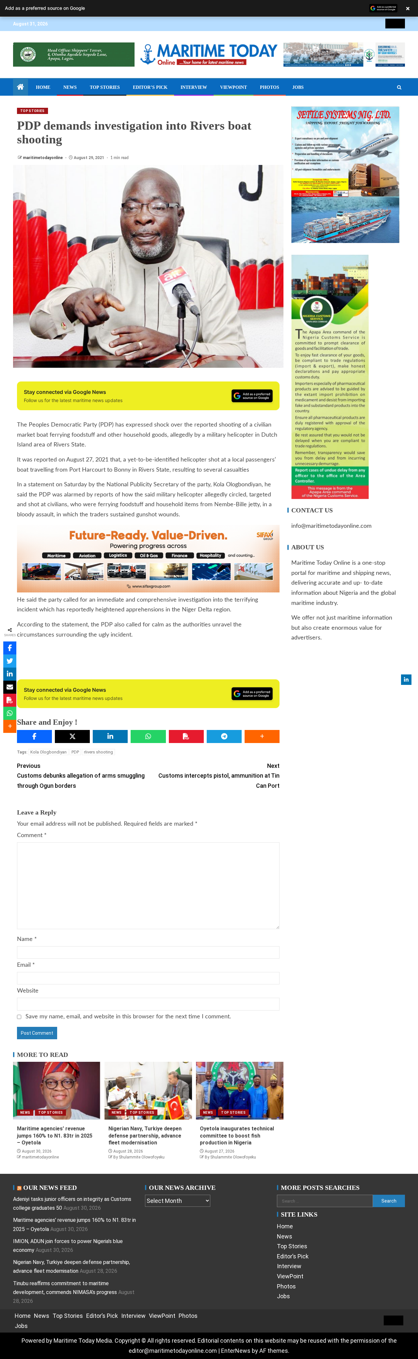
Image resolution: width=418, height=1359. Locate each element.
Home (43, 87)
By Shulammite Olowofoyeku (139, 1157)
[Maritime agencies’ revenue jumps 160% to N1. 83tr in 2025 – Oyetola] (57, 1091)
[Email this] (9, 687)
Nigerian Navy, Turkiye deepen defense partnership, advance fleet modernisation (145, 1135)
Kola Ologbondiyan (48, 752)
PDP (75, 752)
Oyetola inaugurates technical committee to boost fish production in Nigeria (237, 1135)
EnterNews (235, 1350)
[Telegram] (224, 736)
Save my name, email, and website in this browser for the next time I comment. (128, 1017)
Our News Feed (50, 1187)
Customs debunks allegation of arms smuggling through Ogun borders (81, 775)
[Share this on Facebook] (34, 736)
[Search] (399, 87)
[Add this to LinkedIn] (110, 736)
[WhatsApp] (148, 736)
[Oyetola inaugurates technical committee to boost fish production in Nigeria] (239, 1091)
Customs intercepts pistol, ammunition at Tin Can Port (219, 775)
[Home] (20, 87)
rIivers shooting (98, 752)
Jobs (298, 87)
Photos (269, 87)
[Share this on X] (72, 736)
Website (28, 991)
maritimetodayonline (43, 157)
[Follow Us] (406, 679)
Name (27, 939)
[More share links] (262, 736)
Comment (32, 835)
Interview (194, 87)
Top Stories (105, 87)
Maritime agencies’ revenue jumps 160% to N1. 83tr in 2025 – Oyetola (54, 1135)
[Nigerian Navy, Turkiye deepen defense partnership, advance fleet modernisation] (148, 1091)
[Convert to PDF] (186, 736)
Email (26, 965)
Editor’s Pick (150, 87)
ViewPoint (233, 87)
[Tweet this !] (9, 661)
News (70, 87)
